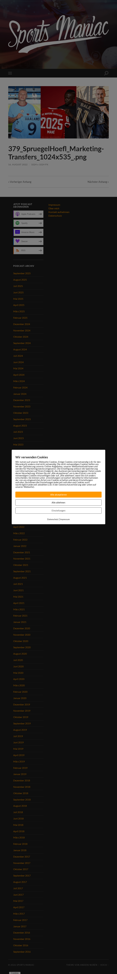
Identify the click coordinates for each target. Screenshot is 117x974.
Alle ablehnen (58, 502)
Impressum (65, 519)
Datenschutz (52, 519)
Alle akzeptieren (58, 494)
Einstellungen (58, 510)
